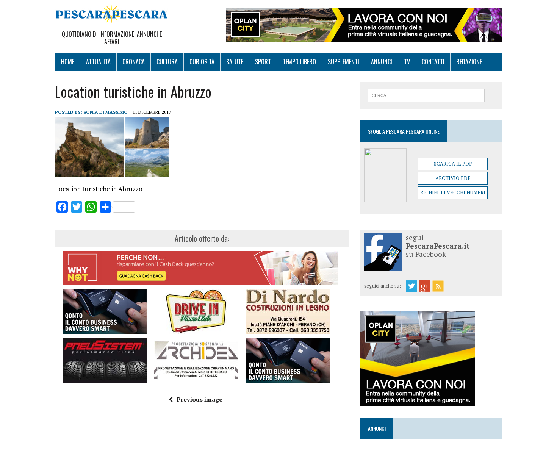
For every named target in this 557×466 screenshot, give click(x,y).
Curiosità (201, 61)
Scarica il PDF (453, 163)
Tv (407, 61)
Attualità (98, 61)
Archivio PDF (452, 178)
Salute (234, 61)
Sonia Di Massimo (105, 112)
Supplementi (343, 61)
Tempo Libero (299, 61)
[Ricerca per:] (426, 95)
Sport (263, 61)
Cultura (167, 61)
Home (67, 61)
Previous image (199, 399)
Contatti (433, 61)
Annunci (381, 61)
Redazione (469, 61)
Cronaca (133, 61)
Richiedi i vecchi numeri (452, 192)
